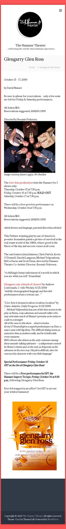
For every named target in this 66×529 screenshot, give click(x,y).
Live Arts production (20, 182)
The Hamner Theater (30, 45)
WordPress (53, 519)
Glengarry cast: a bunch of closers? (23, 284)
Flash (17, 519)
